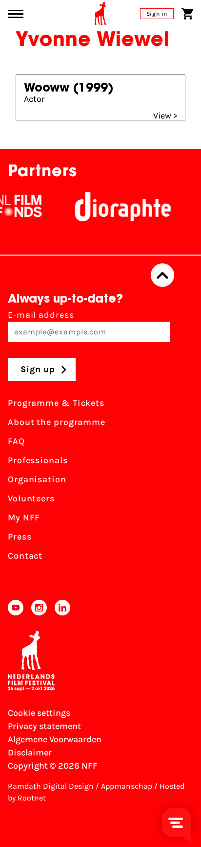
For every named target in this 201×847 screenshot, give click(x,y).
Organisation (37, 479)
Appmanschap (126, 786)
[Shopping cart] (187, 14)
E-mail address (41, 314)
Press (20, 536)
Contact (25, 555)
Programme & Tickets (56, 403)
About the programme (56, 422)
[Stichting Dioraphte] (119, 206)
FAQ (16, 441)
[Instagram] (39, 607)
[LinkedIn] (62, 607)
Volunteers (31, 498)
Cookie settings (39, 712)
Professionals (38, 460)
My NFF (24, 517)
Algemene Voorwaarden (54, 739)
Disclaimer (30, 752)
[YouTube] (15, 607)
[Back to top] (162, 275)
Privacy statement (44, 726)
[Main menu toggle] (15, 14)
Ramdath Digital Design (51, 786)
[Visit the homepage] (100, 13)
